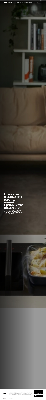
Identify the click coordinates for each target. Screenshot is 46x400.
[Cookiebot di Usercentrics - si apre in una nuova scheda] (4, 398)
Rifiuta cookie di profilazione (38, 395)
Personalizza (38, 393)
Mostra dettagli (10, 398)
